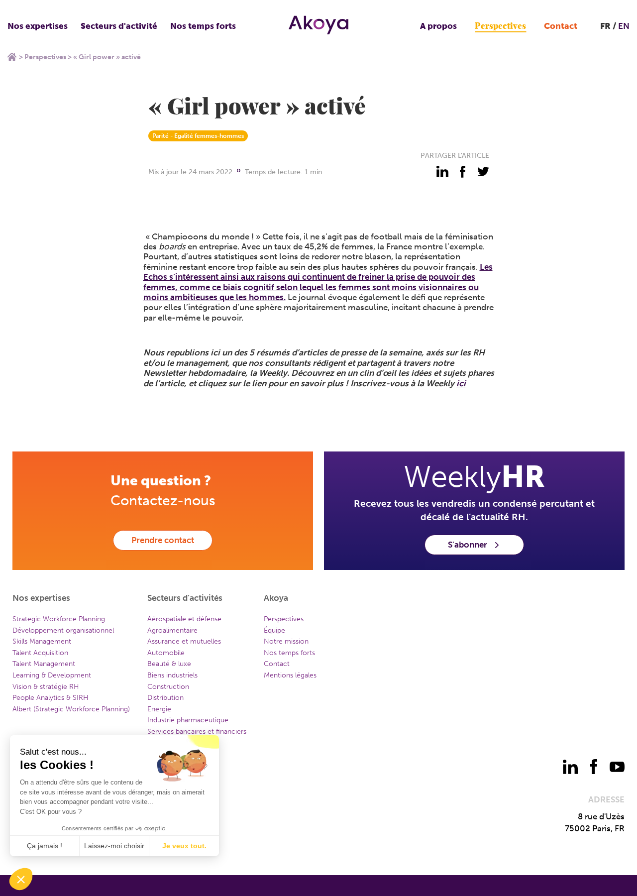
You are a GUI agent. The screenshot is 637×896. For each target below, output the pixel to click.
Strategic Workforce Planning (58, 619)
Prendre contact (162, 540)
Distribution (165, 697)
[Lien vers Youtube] (617, 766)
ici (461, 383)
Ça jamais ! (44, 846)
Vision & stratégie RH (45, 686)
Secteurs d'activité (119, 26)
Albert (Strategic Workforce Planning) (71, 709)
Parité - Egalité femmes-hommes (198, 135)
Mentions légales (290, 675)
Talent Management (43, 664)
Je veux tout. (184, 846)
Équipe (274, 630)
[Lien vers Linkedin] (570, 766)
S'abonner (467, 545)
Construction (168, 686)
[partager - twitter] (483, 172)
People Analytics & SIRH (50, 697)
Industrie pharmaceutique (187, 720)
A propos (438, 26)
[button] (21, 879)
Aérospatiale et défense (184, 619)
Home (11, 56)
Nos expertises (37, 26)
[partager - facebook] (463, 172)
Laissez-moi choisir (114, 846)
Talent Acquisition (40, 653)
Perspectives (500, 26)
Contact (560, 26)
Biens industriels (172, 675)
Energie (159, 709)
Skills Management (41, 641)
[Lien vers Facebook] (593, 766)
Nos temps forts (203, 26)
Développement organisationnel (63, 630)
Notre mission (286, 641)
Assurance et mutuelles (184, 641)
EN (624, 26)
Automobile (166, 653)
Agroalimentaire (172, 630)
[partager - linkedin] (442, 172)
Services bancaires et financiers (196, 731)
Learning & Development (51, 675)
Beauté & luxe (169, 664)
